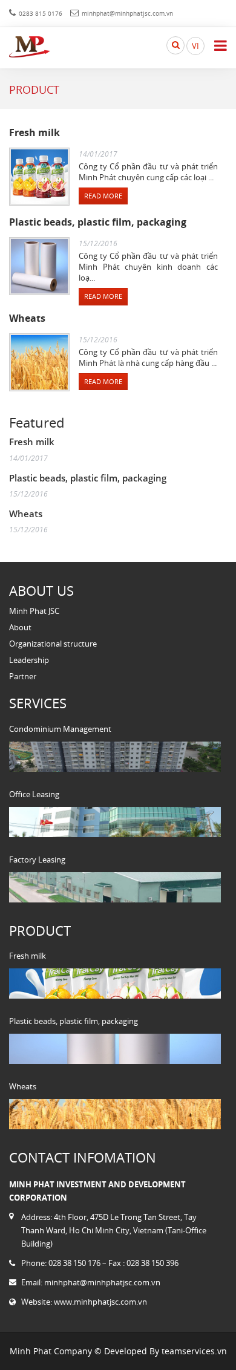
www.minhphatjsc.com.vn (100, 1301)
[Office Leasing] (115, 822)
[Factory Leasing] (115, 887)
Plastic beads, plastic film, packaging (97, 222)
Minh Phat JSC (34, 610)
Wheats (27, 318)
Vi (195, 46)
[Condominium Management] (115, 757)
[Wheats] (115, 1114)
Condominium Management (60, 728)
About (20, 627)
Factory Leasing (37, 859)
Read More (103, 195)
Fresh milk (34, 132)
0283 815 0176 (40, 13)
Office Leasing (34, 794)
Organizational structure (53, 643)
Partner (22, 676)
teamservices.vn (194, 1351)
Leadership (29, 659)
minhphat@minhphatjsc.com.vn (127, 13)
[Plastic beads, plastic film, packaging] (115, 1049)
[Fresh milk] (115, 983)
